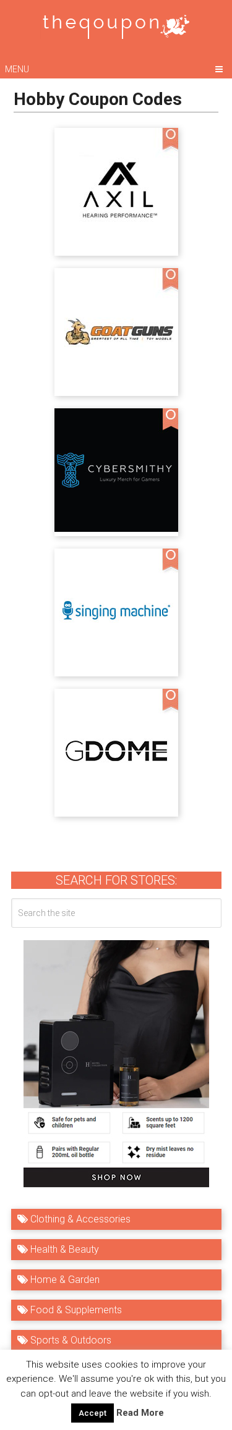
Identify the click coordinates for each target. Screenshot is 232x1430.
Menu (17, 69)
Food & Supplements (75, 1310)
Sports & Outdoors (69, 1340)
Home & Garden (64, 1279)
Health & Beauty (63, 1249)
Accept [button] (92, 1413)
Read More (140, 1412)
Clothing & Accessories (79, 1219)
